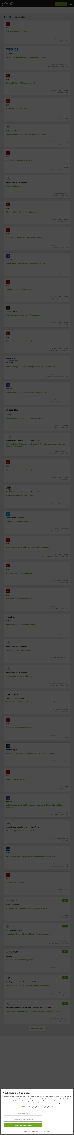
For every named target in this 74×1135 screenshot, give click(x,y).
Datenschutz (27, 1131)
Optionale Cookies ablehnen (23, 1119)
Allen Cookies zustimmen (23, 1125)
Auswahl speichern (23, 1113)
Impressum (35, 1131)
